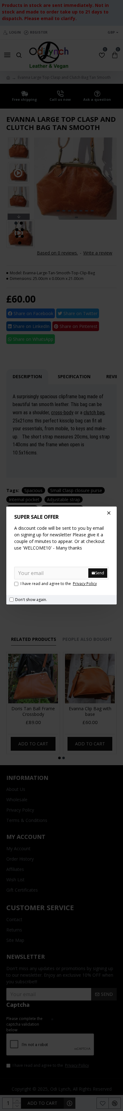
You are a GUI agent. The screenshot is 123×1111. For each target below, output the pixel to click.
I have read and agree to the (58, 583)
